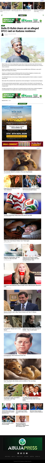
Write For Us (7, 456)
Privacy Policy (20, 456)
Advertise (32, 456)
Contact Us (37, 456)
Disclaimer (26, 456)
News (10, 100)
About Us (13, 456)
